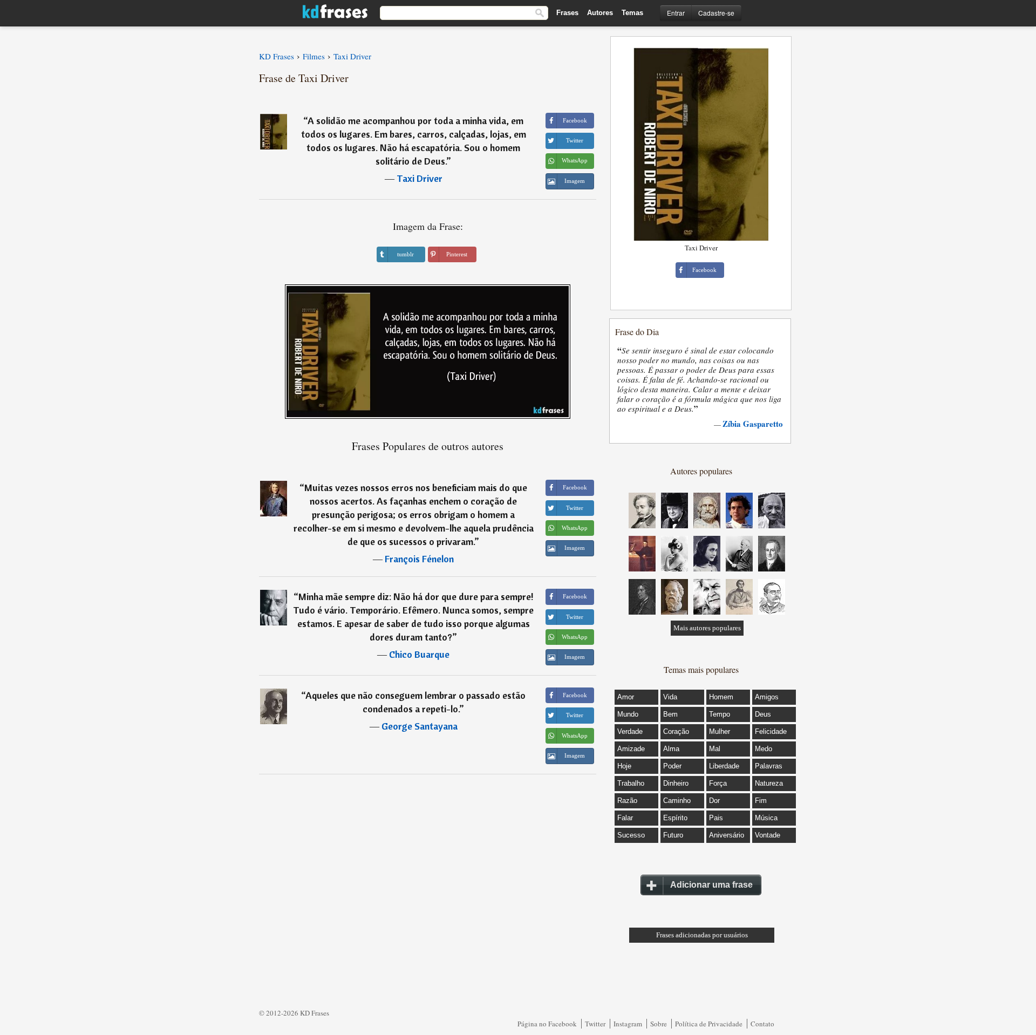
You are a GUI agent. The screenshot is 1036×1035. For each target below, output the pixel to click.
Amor (625, 697)
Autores (600, 13)
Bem (670, 714)
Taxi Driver (419, 178)
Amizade (631, 749)
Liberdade (724, 766)
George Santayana (419, 726)
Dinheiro (676, 783)
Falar (625, 818)
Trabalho (630, 783)
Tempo (719, 714)
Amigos (767, 697)
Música (766, 818)
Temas (632, 13)
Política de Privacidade (708, 1024)
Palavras (768, 766)
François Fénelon (419, 559)
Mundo (627, 714)
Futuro (673, 835)
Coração (676, 731)
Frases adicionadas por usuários (702, 935)
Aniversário (726, 835)
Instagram (628, 1024)
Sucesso (631, 835)
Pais (716, 818)
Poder (672, 766)
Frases (567, 13)
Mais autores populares (707, 628)
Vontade (767, 835)
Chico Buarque (419, 654)
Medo (763, 749)
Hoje (624, 766)
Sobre (658, 1024)
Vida (670, 697)
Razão (627, 800)
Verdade (630, 731)
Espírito (675, 818)
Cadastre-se (716, 12)
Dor (714, 800)
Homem (721, 697)
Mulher (719, 731)
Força (718, 783)
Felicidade (771, 731)
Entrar (676, 12)
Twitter (595, 1024)
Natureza (769, 783)
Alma (671, 749)
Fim (761, 800)
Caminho (677, 800)
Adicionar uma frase (711, 884)
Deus (763, 714)
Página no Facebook (547, 1024)
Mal (714, 749)
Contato (762, 1024)
